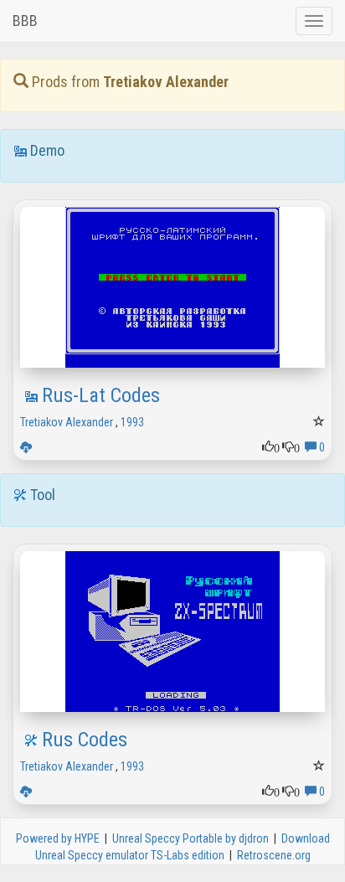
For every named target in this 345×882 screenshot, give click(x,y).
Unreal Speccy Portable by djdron (190, 838)
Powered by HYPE (58, 838)
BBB (25, 20)
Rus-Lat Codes (101, 395)
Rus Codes (84, 739)
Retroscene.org (274, 855)
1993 (132, 422)
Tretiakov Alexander (66, 422)
